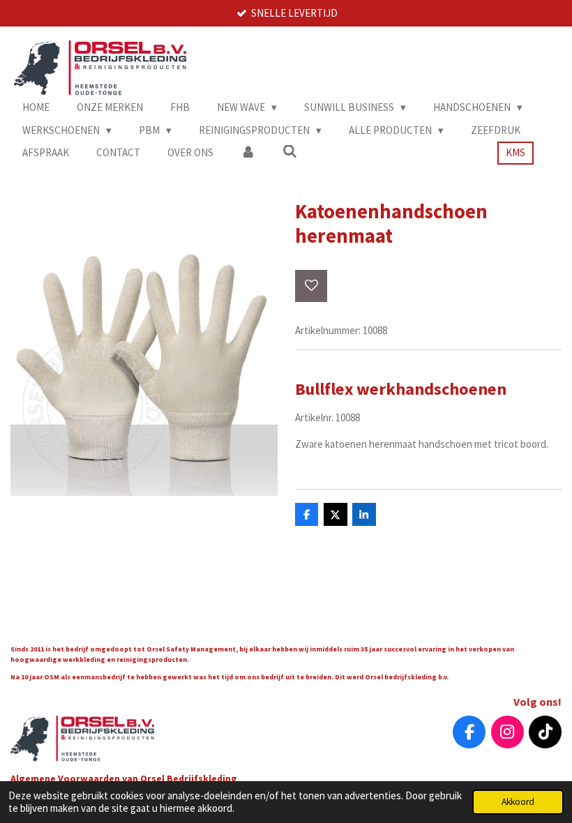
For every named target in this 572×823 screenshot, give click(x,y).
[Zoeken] (290, 152)
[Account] (248, 153)
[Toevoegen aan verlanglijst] (311, 286)
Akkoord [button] (518, 802)
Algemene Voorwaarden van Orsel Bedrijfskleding (124, 778)
